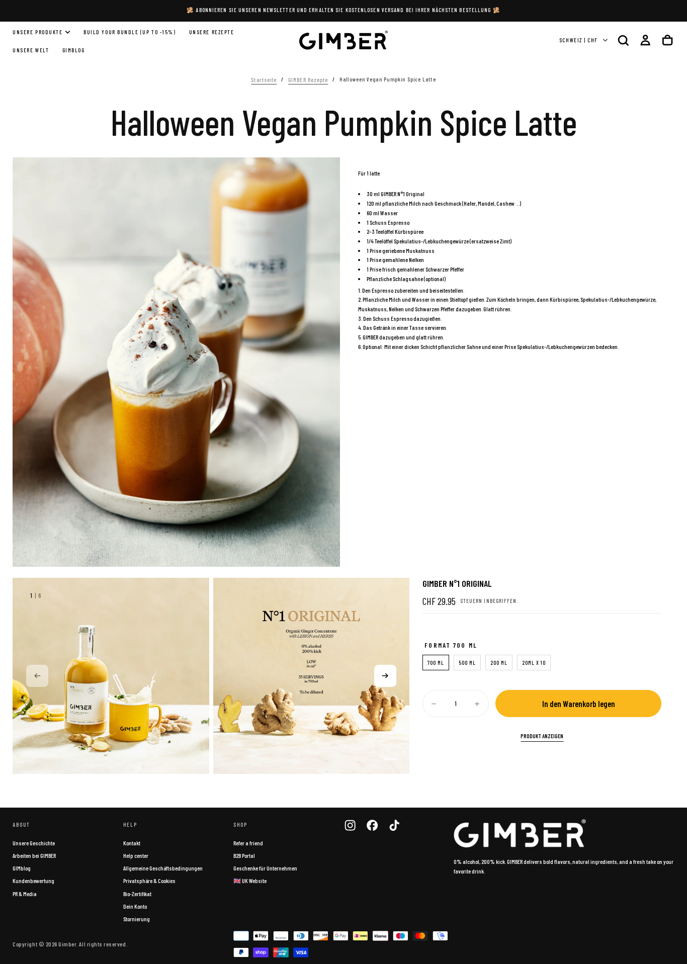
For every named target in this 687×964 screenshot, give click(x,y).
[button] (623, 40)
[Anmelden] (645, 40)
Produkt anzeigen (542, 736)
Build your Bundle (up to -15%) (129, 32)
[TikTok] (394, 825)
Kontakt (131, 842)
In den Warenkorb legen (578, 703)
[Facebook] (372, 825)
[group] (111, 676)
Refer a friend (248, 842)
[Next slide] (385, 676)
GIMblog (22, 867)
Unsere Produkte (37, 32)
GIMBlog (73, 50)
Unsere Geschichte (34, 842)
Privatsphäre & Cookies (149, 880)
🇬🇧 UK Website (250, 880)
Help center (135, 855)
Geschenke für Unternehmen (265, 867)
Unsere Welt (31, 50)
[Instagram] (350, 825)
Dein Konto (135, 906)
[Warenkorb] (667, 40)
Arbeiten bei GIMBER (34, 855)
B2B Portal (244, 855)
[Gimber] (520, 834)
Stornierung (136, 918)
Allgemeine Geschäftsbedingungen (163, 867)
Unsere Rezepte (211, 32)
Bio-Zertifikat (137, 893)
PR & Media (25, 893)
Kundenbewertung (33, 880)
